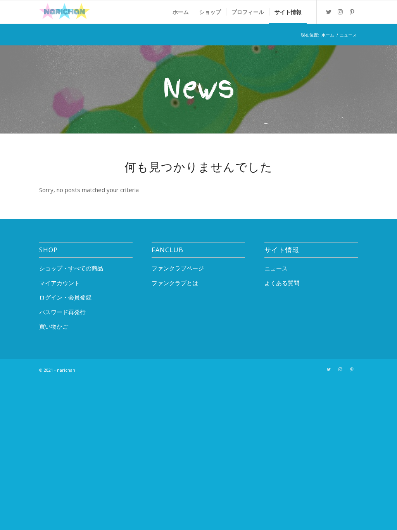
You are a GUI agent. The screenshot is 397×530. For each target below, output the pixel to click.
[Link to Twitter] (329, 11)
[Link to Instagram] (340, 11)
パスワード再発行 (62, 312)
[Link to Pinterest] (352, 11)
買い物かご (53, 326)
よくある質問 (281, 283)
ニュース (276, 268)
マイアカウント (59, 283)
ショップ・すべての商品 (71, 268)
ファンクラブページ (178, 268)
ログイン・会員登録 (65, 297)
